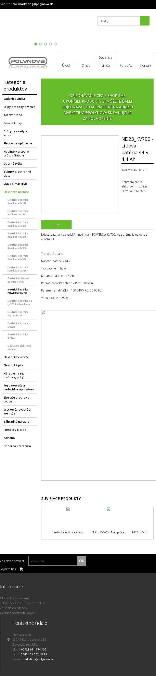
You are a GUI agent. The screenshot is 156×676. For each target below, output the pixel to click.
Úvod (66, 65)
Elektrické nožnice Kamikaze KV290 (18, 224)
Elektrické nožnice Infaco (18, 336)
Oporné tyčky (13, 163)
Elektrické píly (13, 365)
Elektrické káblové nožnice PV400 (18, 280)
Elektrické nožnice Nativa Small (18, 313)
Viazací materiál (15, 184)
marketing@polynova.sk (37, 659)
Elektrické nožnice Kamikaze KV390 (18, 268)
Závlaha (9, 438)
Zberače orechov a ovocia (16, 399)
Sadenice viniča (105, 58)
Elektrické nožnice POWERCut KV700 (18, 291)
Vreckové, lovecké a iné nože (17, 411)
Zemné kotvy (12, 123)
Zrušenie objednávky (13, 608)
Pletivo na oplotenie (17, 143)
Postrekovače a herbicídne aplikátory (18, 387)
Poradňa (125, 65)
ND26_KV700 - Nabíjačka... (109, 532)
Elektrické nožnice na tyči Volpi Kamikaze (20, 302)
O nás (86, 65)
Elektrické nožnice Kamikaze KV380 (18, 257)
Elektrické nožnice (16, 192)
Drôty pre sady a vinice (15, 133)
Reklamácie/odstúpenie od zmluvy (22, 603)
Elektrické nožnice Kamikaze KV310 (18, 235)
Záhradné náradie (16, 421)
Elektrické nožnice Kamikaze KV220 (18, 201)
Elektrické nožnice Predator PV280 (18, 212)
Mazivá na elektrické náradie (19, 347)
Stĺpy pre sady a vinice (19, 107)
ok (81, 560)
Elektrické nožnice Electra (18, 324)
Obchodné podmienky (14, 598)
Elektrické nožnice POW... (68, 532)
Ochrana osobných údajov (17, 613)
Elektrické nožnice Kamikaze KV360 (18, 246)
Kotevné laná (12, 115)
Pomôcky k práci (15, 430)
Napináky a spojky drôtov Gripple (16, 153)
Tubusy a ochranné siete (17, 173)
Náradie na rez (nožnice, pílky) (14, 375)
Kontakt (145, 65)
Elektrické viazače (16, 357)
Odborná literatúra (17, 446)
